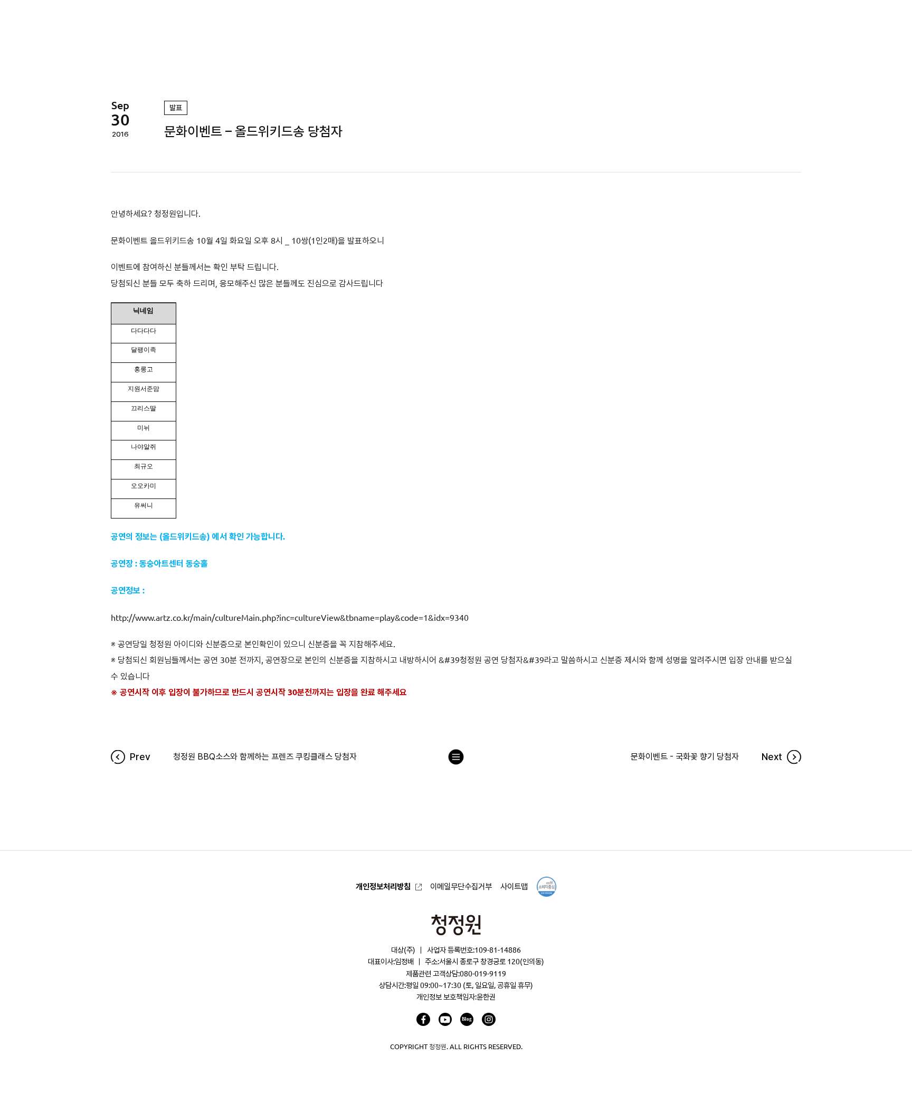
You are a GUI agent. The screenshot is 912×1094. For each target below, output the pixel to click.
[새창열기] (423, 1019)
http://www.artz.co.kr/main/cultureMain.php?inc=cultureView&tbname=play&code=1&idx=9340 (290, 617)
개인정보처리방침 (383, 886)
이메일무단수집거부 (461, 886)
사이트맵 (514, 886)
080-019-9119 (483, 974)
